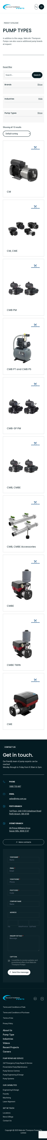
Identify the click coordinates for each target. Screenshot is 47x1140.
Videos (6, 1043)
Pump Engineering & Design (13, 1075)
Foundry (6, 1094)
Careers (7, 1051)
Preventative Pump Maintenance (15, 1067)
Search (37, 75)
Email (12, 868)
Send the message (20, 972)
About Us (7, 1030)
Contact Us (7, 1121)
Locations (6, 1113)
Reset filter (7, 67)
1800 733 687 (15, 786)
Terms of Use (8, 1018)
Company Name (15, 901)
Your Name (14, 857)
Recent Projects (11, 1047)
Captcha (13, 957)
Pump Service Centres (11, 1071)
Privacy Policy (8, 1023)
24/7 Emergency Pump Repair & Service (17, 1063)
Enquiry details (16, 936)
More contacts (25, 842)
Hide (40, 99)
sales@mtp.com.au (17, 799)
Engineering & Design (11, 1090)
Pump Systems (8, 1079)
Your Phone (15, 879)
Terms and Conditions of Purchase (16, 1013)
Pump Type (8, 1034)
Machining (7, 1098)
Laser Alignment (9, 1102)
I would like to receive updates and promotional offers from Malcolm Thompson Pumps (25, 962)
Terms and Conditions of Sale (14, 1007)
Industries (8, 1039)
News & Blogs (8, 1117)
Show (39, 84)
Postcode (14, 890)
